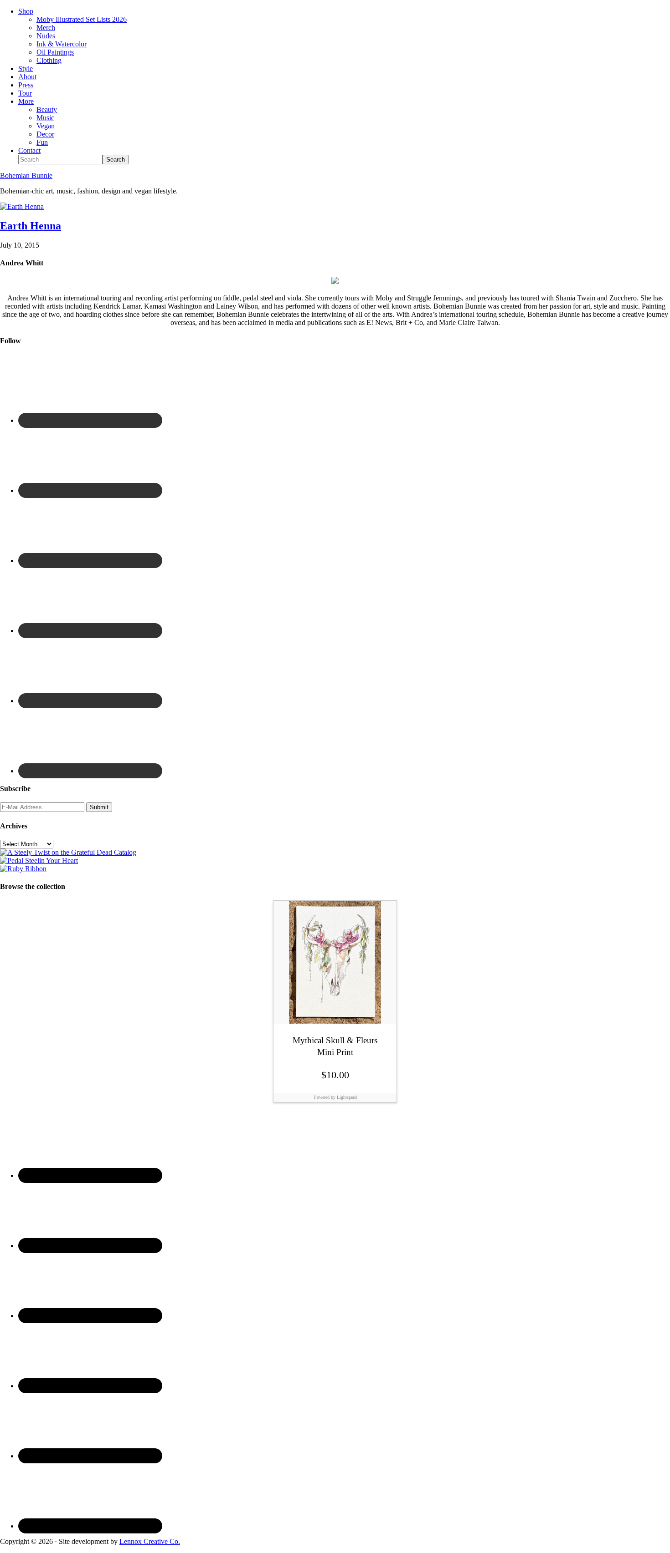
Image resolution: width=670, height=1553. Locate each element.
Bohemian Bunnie (26, 175)
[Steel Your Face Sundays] (68, 852)
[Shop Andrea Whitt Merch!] (39, 860)
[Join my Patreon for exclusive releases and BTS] (23, 869)
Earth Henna (30, 226)
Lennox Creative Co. (149, 1541)
